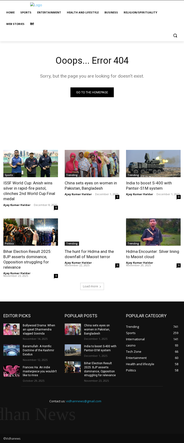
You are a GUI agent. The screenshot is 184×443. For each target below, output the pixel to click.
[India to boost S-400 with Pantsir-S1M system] (153, 163)
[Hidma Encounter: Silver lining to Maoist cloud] (153, 232)
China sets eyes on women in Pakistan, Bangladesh (91, 186)
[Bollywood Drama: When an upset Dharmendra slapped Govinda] (11, 329)
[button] (175, 35)
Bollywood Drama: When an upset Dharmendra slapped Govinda (39, 329)
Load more (90, 286)
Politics (9, 243)
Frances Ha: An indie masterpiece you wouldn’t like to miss (40, 371)
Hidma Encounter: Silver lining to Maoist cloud (152, 254)
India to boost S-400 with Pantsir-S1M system (149, 186)
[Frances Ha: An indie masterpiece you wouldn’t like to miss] (11, 371)
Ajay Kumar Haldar (16, 205)
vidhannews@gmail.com (83, 401)
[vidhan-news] (36, 4)
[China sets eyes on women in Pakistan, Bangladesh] (92, 163)
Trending (72, 175)
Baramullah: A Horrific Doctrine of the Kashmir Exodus (38, 350)
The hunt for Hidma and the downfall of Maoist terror (89, 254)
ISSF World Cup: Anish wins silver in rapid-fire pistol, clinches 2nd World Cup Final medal (29, 191)
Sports (9, 175)
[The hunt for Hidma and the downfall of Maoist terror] (92, 232)
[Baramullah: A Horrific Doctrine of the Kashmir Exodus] (11, 350)
